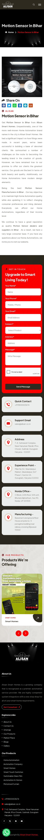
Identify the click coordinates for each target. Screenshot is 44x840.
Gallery (7, 746)
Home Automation (11, 760)
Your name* (10, 285)
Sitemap (7, 730)
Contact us (8, 726)
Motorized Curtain (11, 784)
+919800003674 (22, 405)
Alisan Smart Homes (29, 834)
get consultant (11, 707)
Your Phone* (11, 298)
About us (7, 722)
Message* (10, 349)
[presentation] (18, 633)
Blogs (6, 742)
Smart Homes (9, 768)
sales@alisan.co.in (23, 424)
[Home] (22, 656)
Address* (9, 337)
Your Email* (10, 311)
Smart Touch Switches (16, 621)
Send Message (23, 386)
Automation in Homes (13, 780)
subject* (9, 324)
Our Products (9, 734)
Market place (9, 738)
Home (11, 32)
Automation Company (13, 764)
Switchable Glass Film (13, 776)
